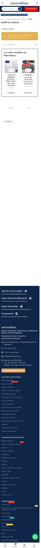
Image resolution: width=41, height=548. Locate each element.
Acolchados (5, 454)
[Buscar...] (19, 9)
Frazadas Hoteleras (7, 401)
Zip (29, 108)
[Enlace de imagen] (8, 327)
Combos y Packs (6, 495)
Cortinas (4, 464)
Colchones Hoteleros (8, 418)
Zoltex (10, 108)
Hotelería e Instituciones (11, 377)
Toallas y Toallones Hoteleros (11, 390)
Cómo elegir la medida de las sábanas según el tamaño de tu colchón (19, 508)
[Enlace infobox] (14, 291)
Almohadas (5, 475)
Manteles (4, 424)
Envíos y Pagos (6, 516)
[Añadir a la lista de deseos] (13, 70)
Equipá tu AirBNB (9, 383)
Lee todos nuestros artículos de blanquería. (16, 309)
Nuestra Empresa (7, 537)
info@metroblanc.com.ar (18, 294)
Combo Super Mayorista (9, 428)
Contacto (4, 523)
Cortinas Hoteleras (7, 404)
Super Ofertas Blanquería (10, 540)
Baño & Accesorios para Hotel (11, 407)
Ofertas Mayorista (7, 380)
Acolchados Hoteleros (8, 394)
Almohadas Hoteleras (8, 414)
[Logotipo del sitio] (20, 3)
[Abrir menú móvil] (2, 3)
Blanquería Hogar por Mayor (12, 437)
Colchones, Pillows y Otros (10, 478)
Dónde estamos (7, 519)
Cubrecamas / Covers (8, 458)
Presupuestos (6, 513)
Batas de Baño (6, 471)
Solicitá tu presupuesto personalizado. (14, 316)
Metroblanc (28, 86)
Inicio (2, 19)
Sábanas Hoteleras (7, 387)
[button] (35, 537)
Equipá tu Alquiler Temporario (12, 444)
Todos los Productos (8, 530)
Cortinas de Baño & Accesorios (11, 468)
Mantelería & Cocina (8, 485)
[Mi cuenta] (37, 3)
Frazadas (4, 461)
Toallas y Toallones (7, 451)
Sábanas (4, 447)
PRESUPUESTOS (31, 9)
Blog (2, 533)
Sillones (4, 481)
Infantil (3, 491)
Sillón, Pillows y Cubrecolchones (12, 421)
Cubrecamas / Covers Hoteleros (11, 397)
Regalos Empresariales (9, 431)
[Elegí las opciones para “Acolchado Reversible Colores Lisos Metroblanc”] (26, 70)
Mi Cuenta (7, 526)
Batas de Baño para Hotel (9, 411)
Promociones (7, 504)
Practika (11, 88)
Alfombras (4, 488)
